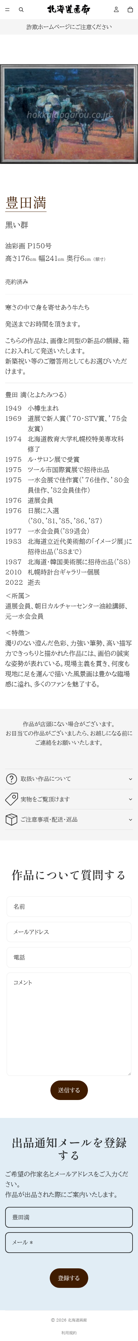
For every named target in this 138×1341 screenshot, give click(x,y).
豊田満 (26, 202)
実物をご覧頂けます (45, 799)
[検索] (21, 10)
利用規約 (69, 1333)
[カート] (130, 10)
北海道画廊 (77, 1320)
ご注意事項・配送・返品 (49, 819)
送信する (69, 1090)
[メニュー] (7, 9)
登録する (69, 1278)
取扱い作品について (46, 779)
